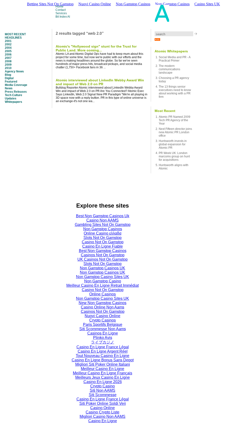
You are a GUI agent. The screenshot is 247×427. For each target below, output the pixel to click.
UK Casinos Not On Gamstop (102, 259)
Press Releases (16, 91)
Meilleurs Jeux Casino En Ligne (102, 377)
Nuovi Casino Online (102, 316)
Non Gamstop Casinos (102, 229)
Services (61, 13)
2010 (8, 68)
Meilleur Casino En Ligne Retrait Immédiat (102, 285)
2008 (8, 61)
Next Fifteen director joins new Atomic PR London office (175, 132)
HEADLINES (13, 37)
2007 (8, 58)
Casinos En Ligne (102, 333)
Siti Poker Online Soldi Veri (102, 403)
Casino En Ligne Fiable (102, 246)
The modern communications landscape (169, 69)
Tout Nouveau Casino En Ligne (102, 356)
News (9, 88)
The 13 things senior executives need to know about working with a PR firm (175, 91)
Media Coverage (16, 85)
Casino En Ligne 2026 (102, 382)
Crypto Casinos (102, 320)
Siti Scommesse (103, 395)
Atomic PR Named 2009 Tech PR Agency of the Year (174, 120)
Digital (9, 78)
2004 (8, 47)
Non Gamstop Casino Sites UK (102, 277)
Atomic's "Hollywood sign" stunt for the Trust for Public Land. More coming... (96, 48)
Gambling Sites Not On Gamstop (102, 225)
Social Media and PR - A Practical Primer (174, 59)
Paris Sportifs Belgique (102, 324)
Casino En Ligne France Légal (102, 347)
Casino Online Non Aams (102, 307)
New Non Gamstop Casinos (102, 303)
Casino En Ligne (102, 421)
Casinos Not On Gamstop (102, 255)
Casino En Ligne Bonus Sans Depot (103, 360)
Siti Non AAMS (102, 390)
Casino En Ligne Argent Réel (103, 351)
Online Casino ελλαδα (102, 233)
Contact (60, 10)
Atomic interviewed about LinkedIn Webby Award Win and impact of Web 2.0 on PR (100, 82)
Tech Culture (13, 95)
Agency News (14, 71)
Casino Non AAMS (102, 220)
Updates (10, 98)
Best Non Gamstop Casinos (102, 251)
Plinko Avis (102, 338)
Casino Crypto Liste (102, 412)
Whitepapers (13, 102)
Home (59, 6)
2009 (8, 64)
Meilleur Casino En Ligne (102, 369)
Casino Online (102, 408)
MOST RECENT (15, 34)
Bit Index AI (62, 16)
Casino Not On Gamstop (103, 242)
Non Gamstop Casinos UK (102, 268)
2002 (8, 44)
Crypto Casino (102, 386)
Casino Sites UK (207, 4)
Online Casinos (102, 294)
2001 (8, 41)
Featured (11, 81)
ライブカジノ (102, 342)
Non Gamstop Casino (102, 281)
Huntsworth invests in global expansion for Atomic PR (173, 144)
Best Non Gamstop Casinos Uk (102, 216)
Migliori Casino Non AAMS (102, 416)
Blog (8, 75)
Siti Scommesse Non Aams (102, 329)
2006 (8, 54)
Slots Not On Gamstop (102, 238)
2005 (8, 51)
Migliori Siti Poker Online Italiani (102, 364)
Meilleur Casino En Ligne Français (102, 373)
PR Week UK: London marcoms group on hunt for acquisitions (174, 156)
